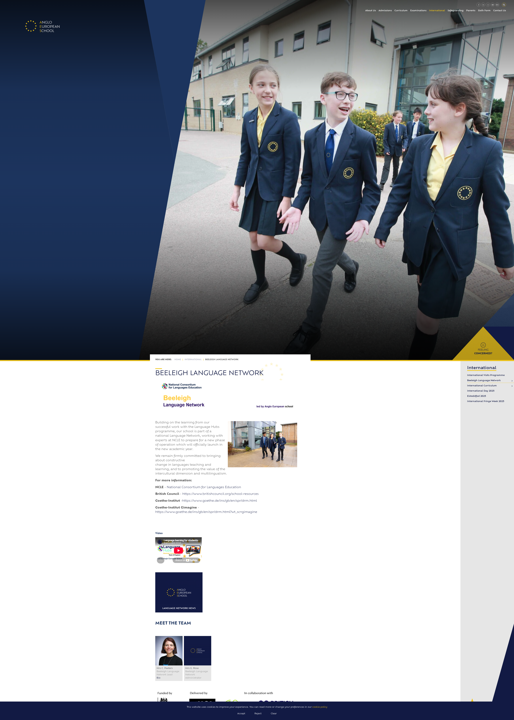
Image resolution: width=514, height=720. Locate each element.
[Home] (42, 26)
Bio (158, 678)
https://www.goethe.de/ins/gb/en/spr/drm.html (219, 500)
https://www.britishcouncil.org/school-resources (220, 494)
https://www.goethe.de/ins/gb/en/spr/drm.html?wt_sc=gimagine (206, 512)
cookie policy (319, 707)
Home (177, 360)
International (193, 360)
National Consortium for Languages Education (204, 487)
